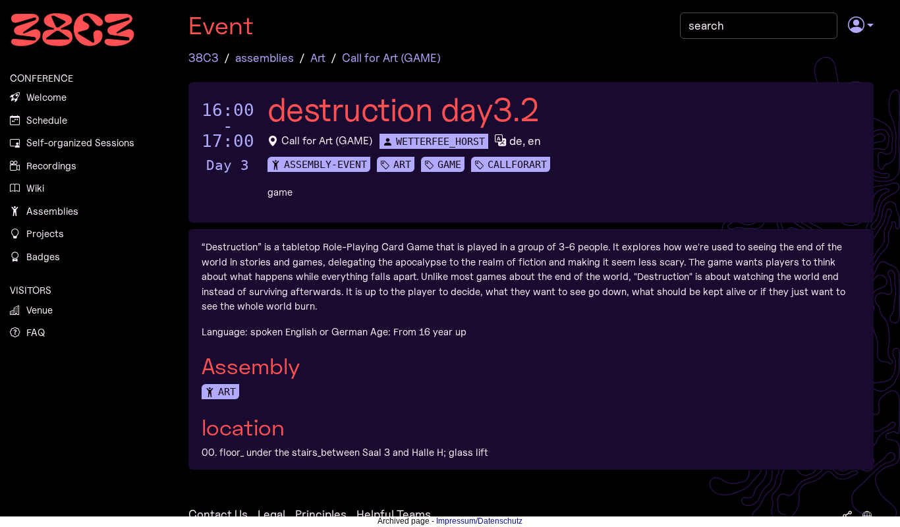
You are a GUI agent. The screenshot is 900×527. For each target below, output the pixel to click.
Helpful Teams (393, 514)
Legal (271, 514)
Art (317, 58)
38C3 (203, 58)
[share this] (847, 514)
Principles (321, 514)
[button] (861, 25)
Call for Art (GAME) (391, 58)
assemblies (264, 58)
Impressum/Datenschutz (479, 521)
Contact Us (218, 514)
